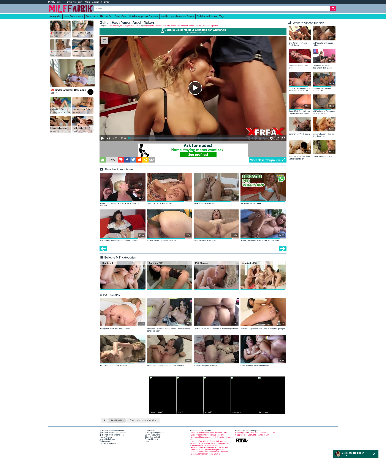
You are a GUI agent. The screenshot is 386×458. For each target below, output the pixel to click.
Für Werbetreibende (108, 443)
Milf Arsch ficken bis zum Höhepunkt (323, 44)
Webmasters (105, 441)
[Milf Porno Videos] (70, 12)
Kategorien (55, 16)
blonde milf (135, 26)
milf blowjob (125, 26)
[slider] (198, 138)
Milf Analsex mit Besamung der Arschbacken (324, 112)
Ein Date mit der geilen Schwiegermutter (207, 450)
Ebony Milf (252, 435)
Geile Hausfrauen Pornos (97, 2)
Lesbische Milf (249, 263)
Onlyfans (153, 16)
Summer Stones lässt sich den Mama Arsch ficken (299, 89)
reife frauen (161, 26)
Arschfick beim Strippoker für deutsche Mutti (209, 433)
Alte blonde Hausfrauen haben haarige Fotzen (210, 443)
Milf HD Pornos (55, 2)
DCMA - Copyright (152, 435)
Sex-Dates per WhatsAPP (250, 203)
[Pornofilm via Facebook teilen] (127, 160)
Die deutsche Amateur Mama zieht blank (207, 435)
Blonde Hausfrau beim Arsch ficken (322, 89)
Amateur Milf (263, 435)
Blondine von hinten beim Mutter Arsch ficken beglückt (299, 158)
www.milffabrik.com (107, 439)
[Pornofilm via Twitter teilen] (133, 160)
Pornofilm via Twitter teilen (113, 435)
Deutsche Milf (156, 263)
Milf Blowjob (201, 263)
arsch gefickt (150, 26)
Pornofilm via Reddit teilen (113, 431)
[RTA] (241, 442)
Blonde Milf (108, 263)
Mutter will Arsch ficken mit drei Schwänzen (323, 135)
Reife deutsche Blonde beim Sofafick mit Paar (209, 448)
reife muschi (172, 26)
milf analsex (114, 26)
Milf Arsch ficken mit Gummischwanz (162, 240)
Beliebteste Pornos (207, 16)
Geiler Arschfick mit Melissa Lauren (205, 454)
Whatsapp (137, 16)
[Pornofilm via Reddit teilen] (139, 160)
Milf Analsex (264, 433)
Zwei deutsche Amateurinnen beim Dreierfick (209, 452)
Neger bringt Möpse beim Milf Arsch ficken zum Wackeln (119, 204)
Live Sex (107, 16)
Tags (221, 16)
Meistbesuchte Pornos (182, 16)
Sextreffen (120, 16)
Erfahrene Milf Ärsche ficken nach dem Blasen (322, 67)
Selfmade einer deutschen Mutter (204, 445)
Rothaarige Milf (241, 433)
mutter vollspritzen (210, 26)
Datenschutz (150, 431)
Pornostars (92, 16)
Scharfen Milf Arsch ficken (299, 134)
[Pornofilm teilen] (145, 160)
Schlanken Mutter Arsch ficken (298, 67)
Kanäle (164, 16)
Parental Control (151, 439)
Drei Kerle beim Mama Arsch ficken (298, 44)
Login (147, 441)
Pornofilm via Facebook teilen (114, 433)
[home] (104, 420)
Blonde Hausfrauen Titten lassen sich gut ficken (259, 240)
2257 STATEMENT (152, 437)
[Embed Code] (152, 160)
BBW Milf (253, 433)
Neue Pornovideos (73, 16)
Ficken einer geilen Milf (322, 157)
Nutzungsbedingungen (154, 433)
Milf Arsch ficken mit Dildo (204, 203)
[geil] (103, 160)
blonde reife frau (195, 26)
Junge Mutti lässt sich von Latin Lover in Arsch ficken (299, 112)
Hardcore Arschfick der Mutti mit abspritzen (208, 441)
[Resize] (277, 138)
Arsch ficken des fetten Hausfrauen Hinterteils (119, 240)
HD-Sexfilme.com (74, 2)
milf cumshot (182, 26)
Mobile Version (106, 437)
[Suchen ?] (333, 8)
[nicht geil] (121, 160)
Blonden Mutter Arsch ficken (205, 240)
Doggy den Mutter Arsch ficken (159, 203)
